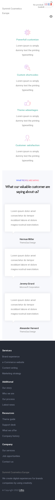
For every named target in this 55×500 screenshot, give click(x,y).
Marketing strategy (11, 373)
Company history (10, 436)
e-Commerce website (13, 362)
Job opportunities (11, 456)
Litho (21, 490)
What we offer (9, 430)
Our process (8, 399)
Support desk (9, 424)
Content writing (10, 367)
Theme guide (8, 419)
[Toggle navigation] (51, 16)
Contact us (7, 461)
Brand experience (11, 356)
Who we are (8, 393)
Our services (8, 450)
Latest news (8, 404)
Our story (7, 388)
